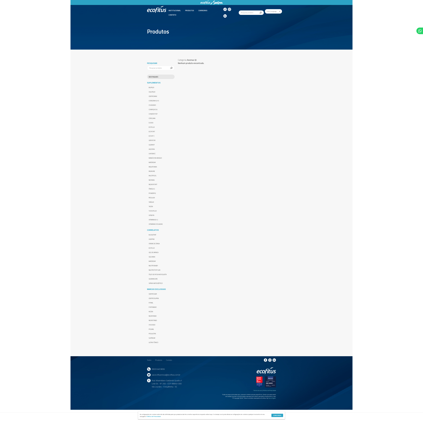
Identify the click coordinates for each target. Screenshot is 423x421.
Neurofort (153, 184)
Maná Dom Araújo (155, 158)
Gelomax (152, 257)
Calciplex (152, 92)
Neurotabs (153, 320)
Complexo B (153, 109)
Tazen (151, 206)
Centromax (153, 96)
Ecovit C (151, 136)
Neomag (152, 180)
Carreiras (202, 10)
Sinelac (151, 202)
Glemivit (152, 145)
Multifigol (152, 175)
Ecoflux (152, 127)
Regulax (152, 197)
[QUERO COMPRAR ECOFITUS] (419, 31)
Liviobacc (152, 153)
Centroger (153, 294)
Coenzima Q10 (154, 100)
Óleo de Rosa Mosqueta (158, 274)
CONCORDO (277, 415)
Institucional (175, 10)
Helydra (152, 149)
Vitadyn (151, 215)
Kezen (151, 311)
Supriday (152, 338)
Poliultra (152, 333)
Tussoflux (153, 211)
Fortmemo (153, 307)
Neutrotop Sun (154, 270)
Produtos (189, 10)
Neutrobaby (153, 265)
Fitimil (151, 303)
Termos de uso (257, 390)
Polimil (151, 329)
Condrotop (153, 114)
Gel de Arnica (153, 252)
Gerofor (152, 140)
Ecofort (152, 131)
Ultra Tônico (153, 342)
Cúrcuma (152, 118)
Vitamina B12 (153, 219)
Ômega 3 (152, 189)
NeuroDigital (272, 398)
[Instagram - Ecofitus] (229, 9)
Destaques (153, 76)
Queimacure (153, 279)
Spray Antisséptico (156, 283)
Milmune (152, 171)
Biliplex (151, 87)
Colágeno (152, 105)
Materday (152, 162)
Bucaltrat (152, 235)
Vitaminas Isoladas (156, 224)
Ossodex (152, 325)
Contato (172, 15)
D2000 (151, 123)
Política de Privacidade (269, 390)
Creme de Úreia (154, 243)
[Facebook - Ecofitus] (225, 9)
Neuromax (153, 316)
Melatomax (153, 167)
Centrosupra (154, 298)
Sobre (149, 360)
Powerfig (152, 193)
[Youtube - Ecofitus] (225, 16)
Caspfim (151, 239)
